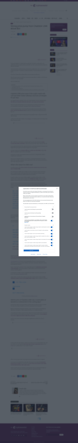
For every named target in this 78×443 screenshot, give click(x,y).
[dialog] (39, 221)
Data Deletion (33, 254)
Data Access (39, 254)
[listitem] (39, 207)
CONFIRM (31, 250)
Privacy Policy (45, 254)
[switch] (52, 209)
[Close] (57, 189)
